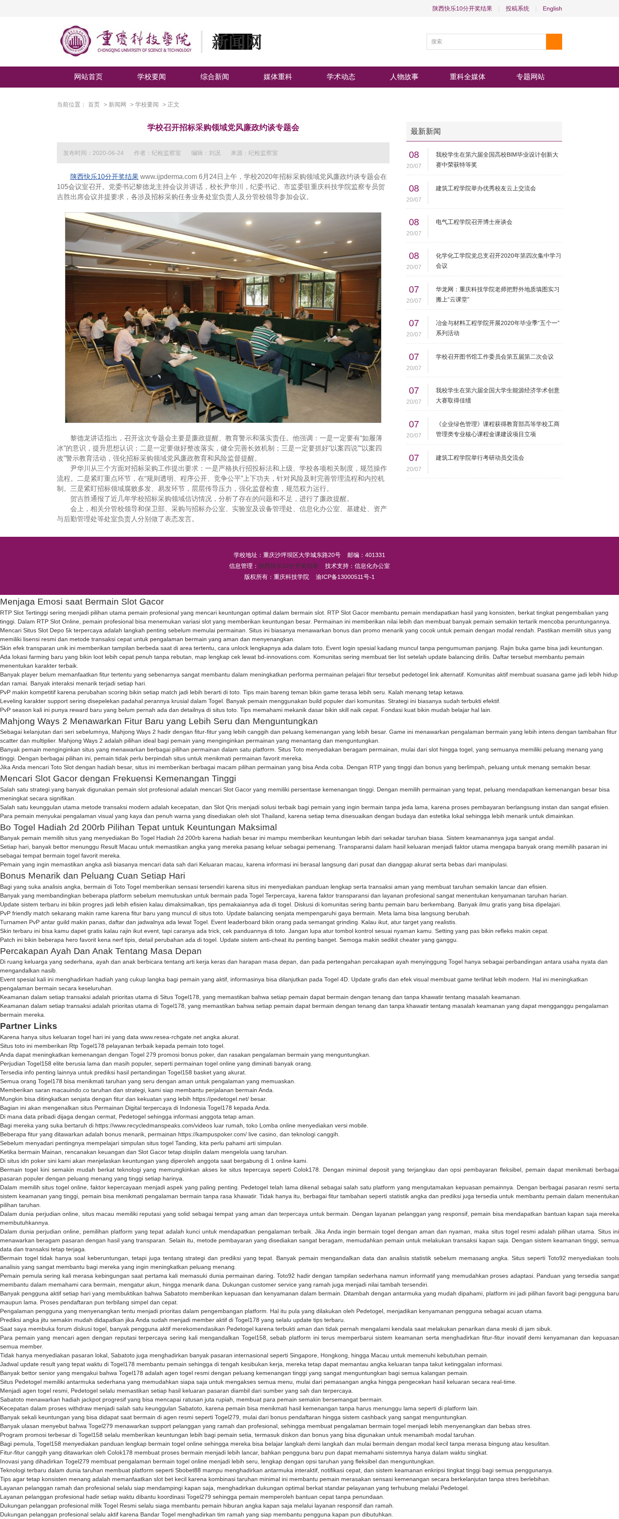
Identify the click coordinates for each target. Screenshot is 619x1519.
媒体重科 (278, 77)
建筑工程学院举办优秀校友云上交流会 (486, 188)
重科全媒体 (468, 77)
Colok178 (306, 1169)
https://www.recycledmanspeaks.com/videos (153, 1125)
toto (317, 648)
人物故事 (404, 77)
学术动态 (341, 77)
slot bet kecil (170, 1479)
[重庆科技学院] (159, 41)
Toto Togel (127, 886)
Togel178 (172, 1005)
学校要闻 (151, 77)
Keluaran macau (221, 864)
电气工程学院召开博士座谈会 (474, 222)
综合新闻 (214, 77)
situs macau (98, 1213)
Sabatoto (176, 1293)
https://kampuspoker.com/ (212, 1134)
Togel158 (39, 1063)
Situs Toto (291, 749)
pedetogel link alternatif (433, 674)
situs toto (225, 709)
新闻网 (117, 104)
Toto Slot (62, 767)
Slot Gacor (237, 789)
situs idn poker (26, 1160)
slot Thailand (268, 816)
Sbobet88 (188, 1470)
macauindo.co (70, 1090)
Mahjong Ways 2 (134, 731)
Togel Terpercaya (272, 895)
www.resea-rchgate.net (171, 1037)
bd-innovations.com (284, 656)
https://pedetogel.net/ (220, 1098)
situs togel (160, 1143)
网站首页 (88, 77)
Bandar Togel (158, 1514)
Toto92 (557, 1258)
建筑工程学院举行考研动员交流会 (480, 457)
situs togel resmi (513, 1231)
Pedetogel (132, 1116)
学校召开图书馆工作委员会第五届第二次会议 (495, 356)
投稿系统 (517, 8)
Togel (215, 701)
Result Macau (119, 846)
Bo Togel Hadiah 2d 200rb (166, 837)
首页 (94, 104)
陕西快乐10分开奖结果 (462, 8)
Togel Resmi (120, 1505)
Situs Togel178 (179, 997)
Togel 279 (143, 1054)
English (552, 8)
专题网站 (530, 77)
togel (284, 904)
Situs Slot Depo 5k (47, 630)
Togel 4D (336, 979)
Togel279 (227, 1417)
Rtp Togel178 (86, 1045)
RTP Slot (339, 612)
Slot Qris (225, 807)
